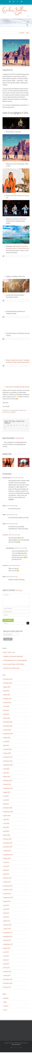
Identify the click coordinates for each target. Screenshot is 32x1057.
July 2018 (6, 905)
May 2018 (6, 913)
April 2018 (6, 917)
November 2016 (8, 983)
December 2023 (8, 722)
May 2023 (6, 745)
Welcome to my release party (11, 668)
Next (27, 33)
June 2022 (6, 769)
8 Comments (13, 412)
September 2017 (8, 944)
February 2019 (7, 878)
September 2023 (8, 734)
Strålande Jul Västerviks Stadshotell (13, 656)
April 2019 (6, 874)
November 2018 (8, 890)
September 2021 (8, 788)
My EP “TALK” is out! (9, 652)
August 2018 (7, 901)
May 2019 (6, 870)
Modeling (21, 410)
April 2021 (6, 804)
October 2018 (7, 893)
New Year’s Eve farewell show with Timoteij (17, 387)
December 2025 (8, 679)
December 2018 (8, 886)
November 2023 (8, 726)
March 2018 (7, 921)
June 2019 (6, 866)
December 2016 (8, 979)
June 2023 (6, 741)
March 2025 (7, 695)
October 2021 (7, 784)
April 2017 (6, 964)
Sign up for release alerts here (13, 631)
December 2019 (8, 843)
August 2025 (7, 687)
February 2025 (7, 698)
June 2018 (6, 909)
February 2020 (7, 839)
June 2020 (6, 823)
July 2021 (6, 796)
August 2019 (7, 858)
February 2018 (7, 925)
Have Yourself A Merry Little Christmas (14, 664)
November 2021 (8, 780)
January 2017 (7, 975)
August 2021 (7, 792)
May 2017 (6, 960)
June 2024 (6, 706)
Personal (4, 412)
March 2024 (7, 718)
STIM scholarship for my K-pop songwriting (15, 660)
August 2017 (7, 948)
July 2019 (6, 862)
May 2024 (6, 710)
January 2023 (7, 753)
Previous (22, 33)
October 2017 (7, 940)
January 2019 (7, 882)
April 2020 (6, 831)
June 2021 (6, 800)
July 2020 (6, 819)
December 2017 (8, 932)
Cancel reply (18, 590)
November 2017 (8, 936)
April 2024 (6, 714)
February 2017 (7, 971)
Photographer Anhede (16, 1044)
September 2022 (8, 765)
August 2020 (7, 815)
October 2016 (7, 987)
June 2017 (6, 956)
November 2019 (8, 847)
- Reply (21, 477)
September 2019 (8, 854)
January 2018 (7, 929)
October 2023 (7, 730)
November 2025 (8, 683)
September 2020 (8, 812)
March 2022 (7, 776)
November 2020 (8, 808)
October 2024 (7, 702)
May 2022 (6, 773)
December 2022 (8, 757)
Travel (8, 412)
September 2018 (8, 897)
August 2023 (7, 737)
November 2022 (8, 761)
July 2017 (6, 952)
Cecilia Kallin (6, 410)
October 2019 (7, 851)
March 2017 (7, 968)
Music (24, 410)
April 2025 (6, 691)
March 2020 (7, 835)
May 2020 (6, 827)
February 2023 (7, 749)
